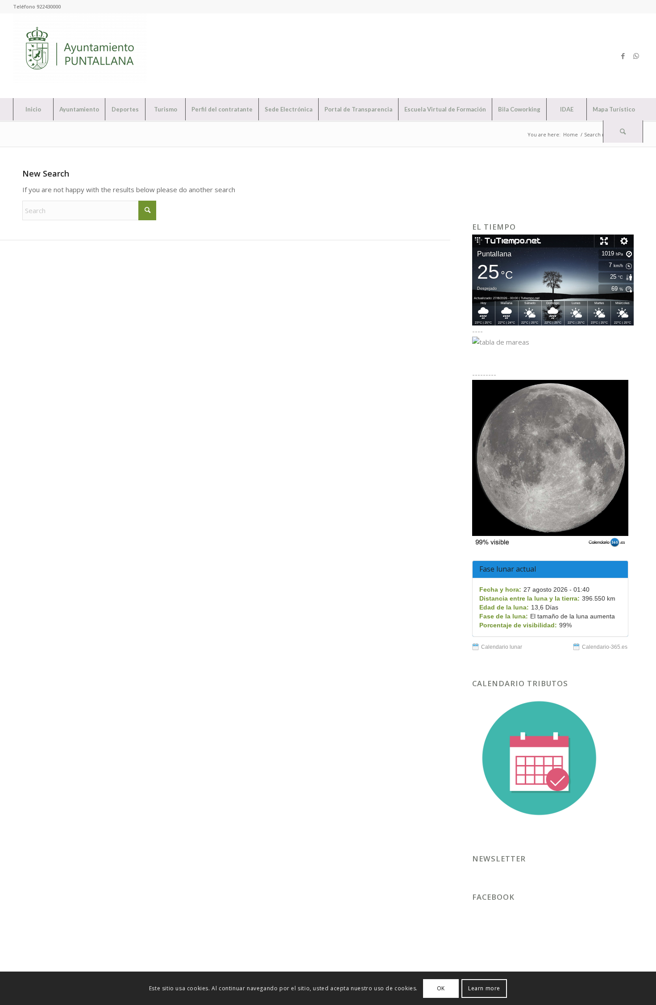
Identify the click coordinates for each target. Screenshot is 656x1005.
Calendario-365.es (604, 647)
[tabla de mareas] (553, 342)
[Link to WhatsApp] (636, 55)
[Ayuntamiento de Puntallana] (80, 55)
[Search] (623, 131)
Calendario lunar (501, 647)
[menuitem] (33, 109)
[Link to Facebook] (623, 55)
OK (441, 988)
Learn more (484, 988)
